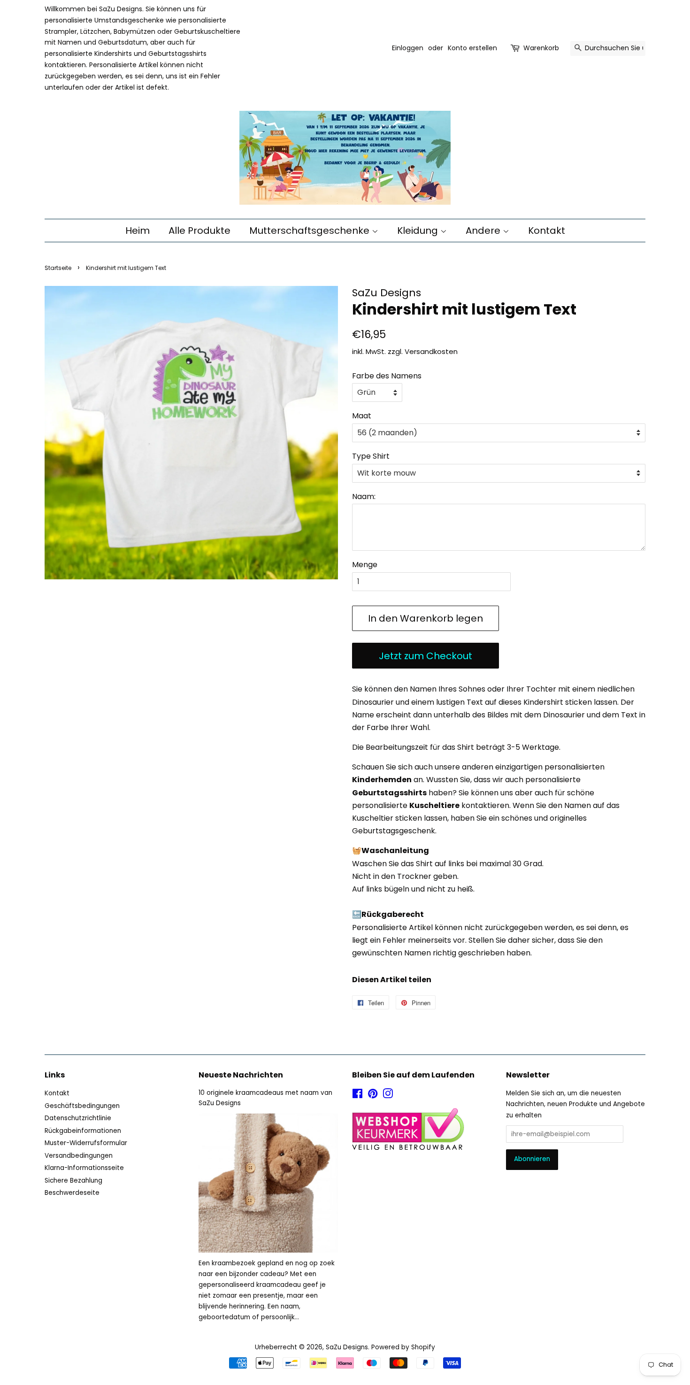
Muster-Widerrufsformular (86, 1143)
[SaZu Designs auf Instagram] (388, 1095)
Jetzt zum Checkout (425, 655)
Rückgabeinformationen (83, 1130)
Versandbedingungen (79, 1155)
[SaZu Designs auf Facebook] (357, 1095)
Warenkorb (541, 48)
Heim (137, 230)
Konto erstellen (472, 48)
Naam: (364, 496)
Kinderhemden (382, 779)
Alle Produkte (199, 230)
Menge (364, 564)
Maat (361, 415)
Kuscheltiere (434, 805)
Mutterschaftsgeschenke (310, 230)
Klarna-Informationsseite (84, 1167)
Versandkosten (431, 351)
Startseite (58, 268)
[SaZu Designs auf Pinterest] (373, 1095)
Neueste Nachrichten (241, 1075)
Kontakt (546, 230)
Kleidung (418, 230)
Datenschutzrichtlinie (78, 1118)
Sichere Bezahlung (73, 1180)
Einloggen (407, 48)
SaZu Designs (347, 1347)
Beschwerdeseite (72, 1192)
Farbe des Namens (387, 375)
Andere (484, 230)
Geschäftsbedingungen (82, 1105)
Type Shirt (371, 456)
